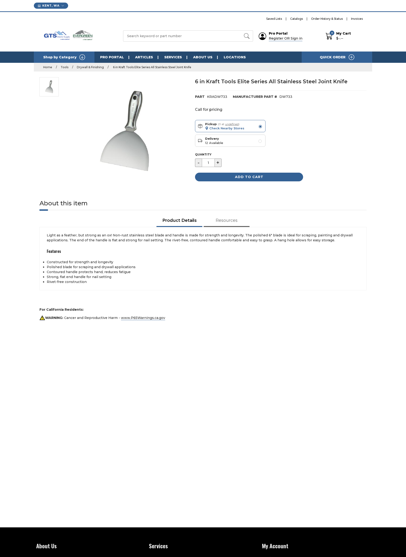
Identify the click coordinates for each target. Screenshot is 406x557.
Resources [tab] (227, 220)
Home (47, 67)
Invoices (357, 18)
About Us (202, 57)
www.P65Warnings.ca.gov (143, 318)
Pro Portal (112, 57)
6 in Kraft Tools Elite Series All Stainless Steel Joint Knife (151, 67)
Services (173, 57)
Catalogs (296, 18)
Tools (64, 67)
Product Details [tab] (179, 220)
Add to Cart (249, 177)
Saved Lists (274, 18)
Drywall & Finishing (90, 67)
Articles (144, 57)
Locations (235, 57)
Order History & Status (327, 18)
